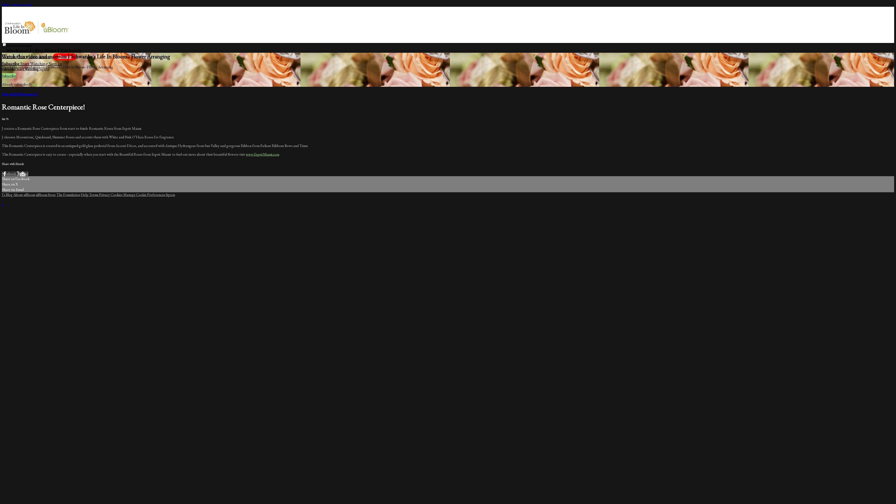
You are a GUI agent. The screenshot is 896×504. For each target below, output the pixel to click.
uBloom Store (46, 194)
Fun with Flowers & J (20, 94)
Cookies (117, 194)
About (50, 50)
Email (24, 173)
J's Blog (36, 50)
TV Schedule (69, 50)
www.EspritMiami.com (262, 154)
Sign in (55, 63)
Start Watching (34, 63)
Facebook (9, 173)
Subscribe (9, 75)
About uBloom (24, 194)
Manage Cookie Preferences (144, 194)
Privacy (105, 194)
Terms (94, 194)
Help (85, 194)
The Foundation (68, 194)
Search (22, 50)
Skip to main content (17, 4)
